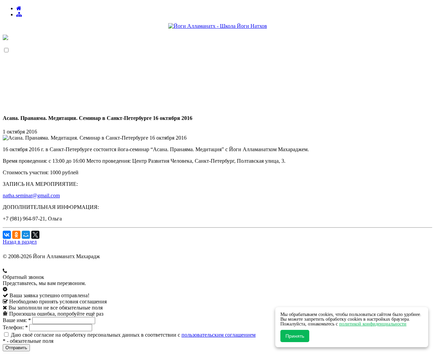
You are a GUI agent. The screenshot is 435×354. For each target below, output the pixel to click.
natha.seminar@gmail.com (31, 195)
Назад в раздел (20, 242)
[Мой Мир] (26, 235)
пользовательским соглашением (218, 335)
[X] (35, 235)
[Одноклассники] (16, 235)
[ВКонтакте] (7, 235)
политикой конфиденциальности (372, 323)
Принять (294, 336)
